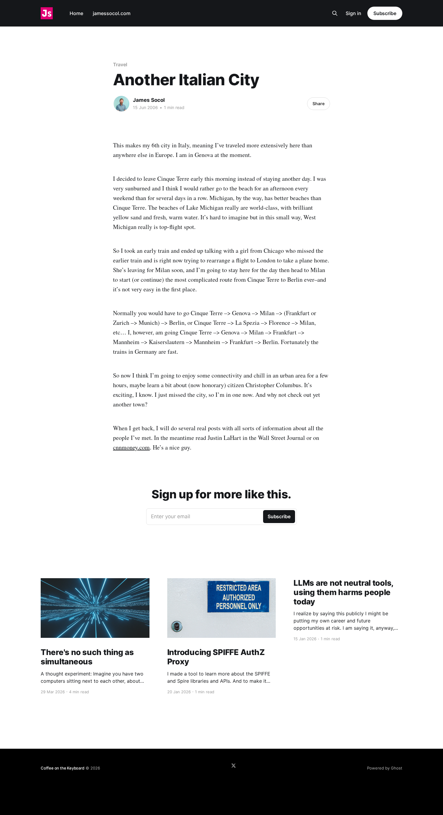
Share (319, 103)
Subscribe (384, 13)
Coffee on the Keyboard (62, 768)
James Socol (149, 100)
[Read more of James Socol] (121, 103)
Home (76, 13)
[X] (233, 765)
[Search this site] (335, 13)
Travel (120, 64)
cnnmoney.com (131, 447)
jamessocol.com (111, 13)
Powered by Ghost (384, 768)
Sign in (353, 13)
